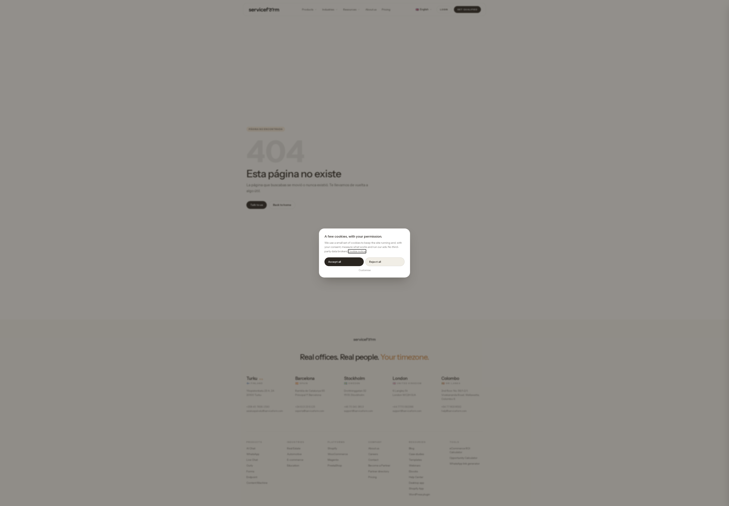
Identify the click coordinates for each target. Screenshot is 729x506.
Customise (365, 270)
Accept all (334, 261)
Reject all (375, 261)
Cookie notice (357, 251)
